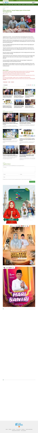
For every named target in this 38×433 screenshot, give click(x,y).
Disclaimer (23, 429)
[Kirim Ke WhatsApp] (34, 85)
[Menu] (3, 2)
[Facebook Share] (27, 85)
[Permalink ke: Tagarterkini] (3, 13)
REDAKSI (10, 429)
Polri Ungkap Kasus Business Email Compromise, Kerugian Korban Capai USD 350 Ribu (16, 0)
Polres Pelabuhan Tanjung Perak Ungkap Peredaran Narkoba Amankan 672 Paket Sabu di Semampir (18, 71)
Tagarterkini (6, 13)
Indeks (7, 429)
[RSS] (19, 427)
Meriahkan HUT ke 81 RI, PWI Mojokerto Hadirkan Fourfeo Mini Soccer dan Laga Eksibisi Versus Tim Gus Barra (19, 75)
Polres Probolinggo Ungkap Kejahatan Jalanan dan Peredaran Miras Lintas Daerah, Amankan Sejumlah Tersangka (19, 79)
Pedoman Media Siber (29, 429)
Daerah (4, 8)
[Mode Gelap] (33, 2)
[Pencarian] (34, 2)
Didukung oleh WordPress (16, 430)
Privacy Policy (18, 429)
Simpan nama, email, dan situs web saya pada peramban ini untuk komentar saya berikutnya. (18, 179)
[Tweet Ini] (29, 85)
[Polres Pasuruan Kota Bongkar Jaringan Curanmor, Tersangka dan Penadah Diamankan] (19, 102)
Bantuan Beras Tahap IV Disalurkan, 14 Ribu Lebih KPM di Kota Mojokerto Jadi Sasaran (16, 72)
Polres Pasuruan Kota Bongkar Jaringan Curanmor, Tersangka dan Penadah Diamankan (16, 77)
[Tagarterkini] (6, 2)
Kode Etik (13, 429)
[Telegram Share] (32, 85)
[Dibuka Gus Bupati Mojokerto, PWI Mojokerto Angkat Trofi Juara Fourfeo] (30, 92)
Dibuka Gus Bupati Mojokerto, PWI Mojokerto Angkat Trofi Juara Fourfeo (14, 73)
